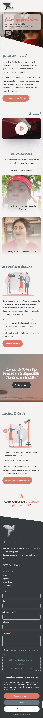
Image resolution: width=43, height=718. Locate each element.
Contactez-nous (21, 385)
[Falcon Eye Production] (8, 6)
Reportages (27, 170)
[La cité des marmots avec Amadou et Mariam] (21, 194)
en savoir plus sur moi (25, 503)
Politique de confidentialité (21, 714)
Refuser (22, 702)
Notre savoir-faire (12, 343)
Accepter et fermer (21, 696)
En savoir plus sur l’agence (16, 98)
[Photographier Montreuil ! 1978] (21, 236)
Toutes (13, 170)
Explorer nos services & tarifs (17, 480)
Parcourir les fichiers (23, 668)
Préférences (21, 709)
